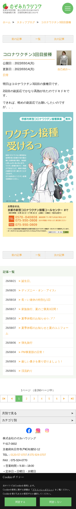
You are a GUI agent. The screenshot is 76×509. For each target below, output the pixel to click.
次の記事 (59, 38)
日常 (6, 75)
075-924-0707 (37, 454)
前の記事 (17, 38)
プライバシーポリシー (42, 489)
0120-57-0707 (19, 454)
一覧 (38, 38)
